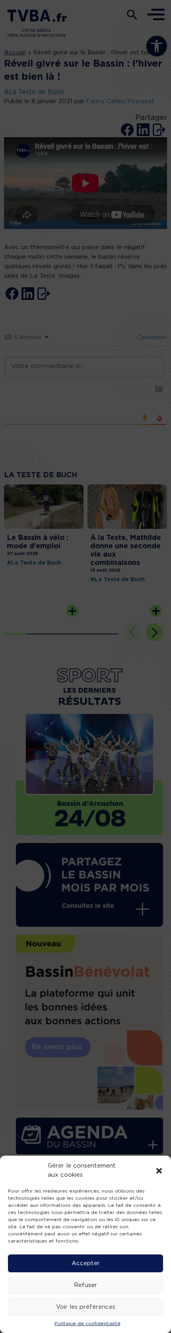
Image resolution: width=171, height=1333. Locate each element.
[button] (159, 1171)
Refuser (85, 1285)
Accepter (86, 1263)
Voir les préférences (85, 1307)
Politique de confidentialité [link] (87, 1323)
